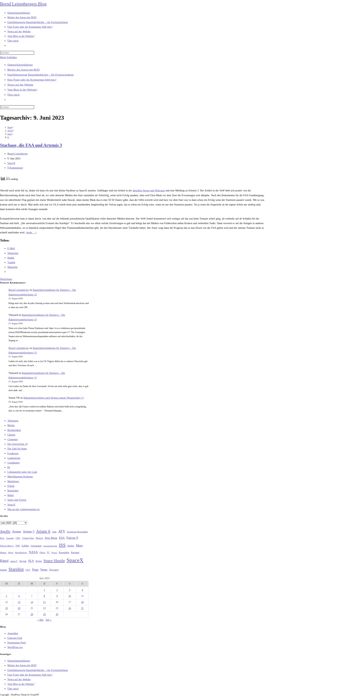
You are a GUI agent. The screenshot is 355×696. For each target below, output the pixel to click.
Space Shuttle (54, 560)
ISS (62, 545)
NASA (33, 552)
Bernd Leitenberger (17, 153)
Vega (35, 569)
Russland (75, 552)
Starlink (3, 570)
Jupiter (70, 545)
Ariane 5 (28, 531)
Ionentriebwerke (50, 546)
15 (44, 602)
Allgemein (12, 420)
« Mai (40, 620)
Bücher (11, 425)
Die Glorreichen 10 (17, 444)
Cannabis (10, 538)
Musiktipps (13, 481)
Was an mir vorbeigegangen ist (23, 509)
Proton (54, 553)
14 (32, 602)
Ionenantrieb (36, 546)
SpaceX (11, 163)
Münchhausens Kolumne (20, 476)
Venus (43, 569)
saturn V (14, 561)
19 (6, 608)
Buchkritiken (14, 430)
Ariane (16, 531)
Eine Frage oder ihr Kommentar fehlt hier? (31, 79)
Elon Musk (51, 537)
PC (48, 552)
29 (44, 614)
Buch (2, 538)
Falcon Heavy (7, 545)
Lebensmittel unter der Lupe (22, 472)
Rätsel (10, 495)
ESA (62, 538)
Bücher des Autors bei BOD (23, 69)
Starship (16, 569)
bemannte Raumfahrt (77, 532)
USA (28, 570)
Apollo (5, 531)
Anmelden (12, 633)
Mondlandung (21, 553)
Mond (10, 552)
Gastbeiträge (13, 458)
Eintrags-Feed (14, 638)
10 (69, 596)
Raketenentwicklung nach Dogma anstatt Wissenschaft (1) (53, 397)
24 (69, 608)
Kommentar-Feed (16, 642)
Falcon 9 (72, 538)
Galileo (25, 545)
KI (8, 467)
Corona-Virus (28, 538)
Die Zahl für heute (17, 448)
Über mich (13, 94)
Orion (42, 552)
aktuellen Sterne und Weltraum (149, 190)
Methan (3, 552)
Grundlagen (13, 462)
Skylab (22, 561)
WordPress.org (15, 647)
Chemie (11, 434)
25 (82, 608)
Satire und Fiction (16, 500)
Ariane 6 (43, 531)
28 (32, 614)
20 (19, 608)
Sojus (39, 561)
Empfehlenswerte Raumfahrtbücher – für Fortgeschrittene (40, 74)
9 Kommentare (15, 167)
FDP (18, 545)
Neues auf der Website (20, 84)
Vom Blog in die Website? (22, 89)
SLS (31, 561)
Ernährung (12, 453)
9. (8, 137)
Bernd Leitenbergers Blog (23, 3)
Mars (79, 545)
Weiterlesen (6, 279)
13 (19, 602)
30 (57, 614)
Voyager (54, 569)
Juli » (48, 620)
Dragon (39, 538)
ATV (61, 531)
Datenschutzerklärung (20, 64)
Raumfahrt (12, 490)
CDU (18, 538)
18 (82, 602)
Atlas (54, 532)
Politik (10, 486)
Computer (12, 439)
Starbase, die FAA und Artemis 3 (31, 145)
